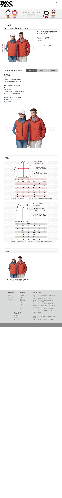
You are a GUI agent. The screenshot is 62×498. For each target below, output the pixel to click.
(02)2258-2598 (39, 298)
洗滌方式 (53, 70)
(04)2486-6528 (39, 314)
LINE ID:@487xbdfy (48, 308)
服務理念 (10, 295)
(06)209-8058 (39, 319)
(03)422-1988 (39, 308)
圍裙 (21, 302)
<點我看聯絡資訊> (8, 101)
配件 (21, 304)
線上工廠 (10, 299)
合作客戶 (10, 301)
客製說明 (42, 70)
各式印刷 (16, 315)
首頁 (6, 28)
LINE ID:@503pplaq (48, 303)
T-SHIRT (22, 295)
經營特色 (10, 297)
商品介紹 (31, 70)
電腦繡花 (16, 317)
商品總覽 (8, 25)
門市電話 (2, 49)
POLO (21, 297)
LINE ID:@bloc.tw (48, 298)
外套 (21, 308)
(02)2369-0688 (39, 303)
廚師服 (21, 299)
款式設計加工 (17, 319)
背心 (21, 306)
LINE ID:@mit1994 (48, 314)
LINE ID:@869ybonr (48, 319)
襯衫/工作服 (22, 301)
